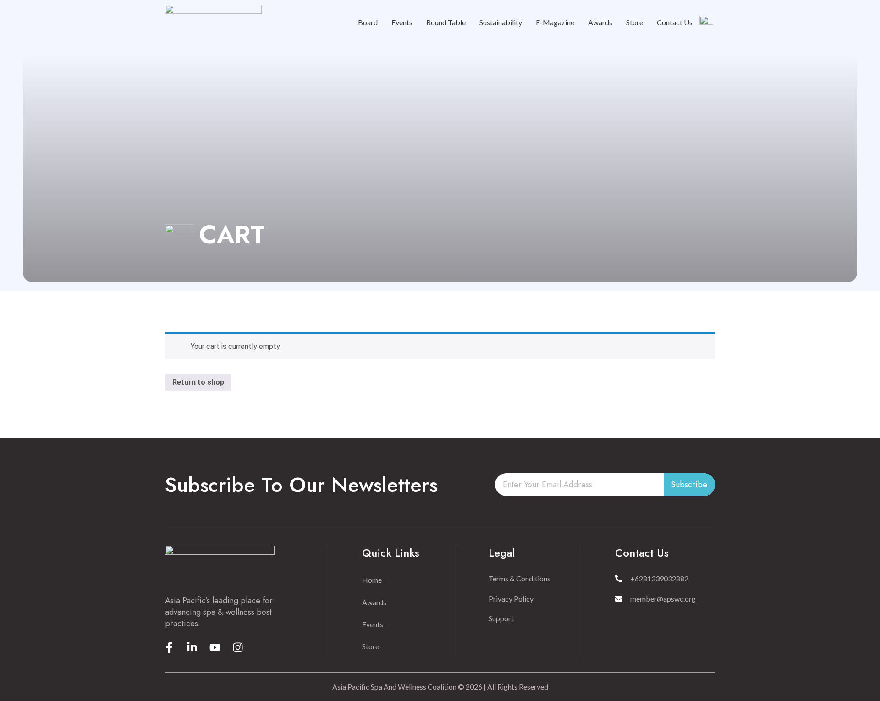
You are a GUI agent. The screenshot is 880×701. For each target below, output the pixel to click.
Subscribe (689, 485)
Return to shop (198, 382)
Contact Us (675, 22)
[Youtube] (215, 647)
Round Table (446, 22)
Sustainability (500, 22)
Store (634, 22)
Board (368, 22)
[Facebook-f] (169, 647)
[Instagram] (238, 647)
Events (401, 22)
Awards (600, 22)
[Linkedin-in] (192, 647)
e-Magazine (555, 22)
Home (372, 579)
